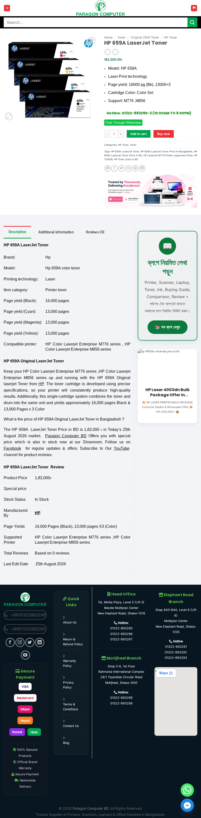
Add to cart (138, 134)
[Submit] (192, 22)
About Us (69, 622)
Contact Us (71, 726)
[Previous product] (115, 52)
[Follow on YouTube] (25, 655)
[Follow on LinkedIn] (39, 642)
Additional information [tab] (56, 232)
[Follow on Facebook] (10, 642)
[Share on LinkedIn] (142, 168)
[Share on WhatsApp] (107, 168)
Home (108, 37)
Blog (66, 743)
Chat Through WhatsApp (123, 122)
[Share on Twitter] (121, 168)
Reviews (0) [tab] (95, 232)
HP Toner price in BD (126, 159)
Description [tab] (17, 232)
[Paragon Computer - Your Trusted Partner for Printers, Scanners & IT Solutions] (100, 8)
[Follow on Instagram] (20, 642)
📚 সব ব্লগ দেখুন (167, 327)
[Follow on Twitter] (29, 642)
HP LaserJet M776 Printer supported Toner (168, 155)
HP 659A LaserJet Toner (125, 151)
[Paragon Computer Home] (25, 599)
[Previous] (136, 385)
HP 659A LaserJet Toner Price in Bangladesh (166, 151)
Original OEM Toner (145, 37)
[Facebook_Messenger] (187, 805)
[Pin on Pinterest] (135, 168)
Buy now (163, 134)
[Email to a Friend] (128, 168)
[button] (7, 8)
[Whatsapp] (187, 790)
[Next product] (108, 52)
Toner (121, 37)
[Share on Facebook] (114, 168)
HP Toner (170, 37)
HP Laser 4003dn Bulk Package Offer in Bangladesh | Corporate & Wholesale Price (167, 393)
